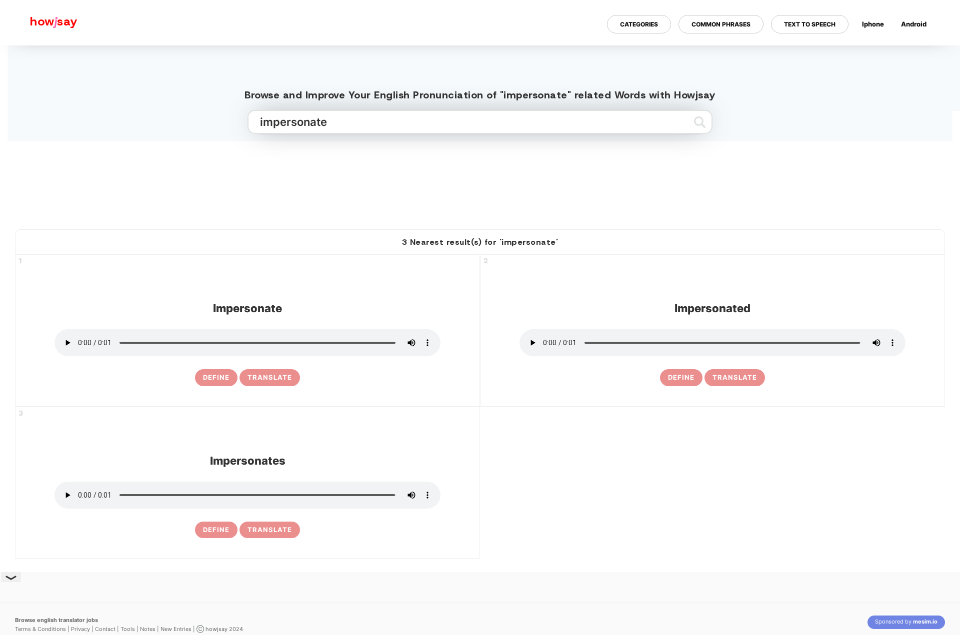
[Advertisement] (480, 181)
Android (913, 24)
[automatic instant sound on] (917, 56)
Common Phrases (721, 24)
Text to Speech (810, 24)
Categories (639, 24)
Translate (270, 377)
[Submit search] (699, 122)
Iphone (873, 24)
